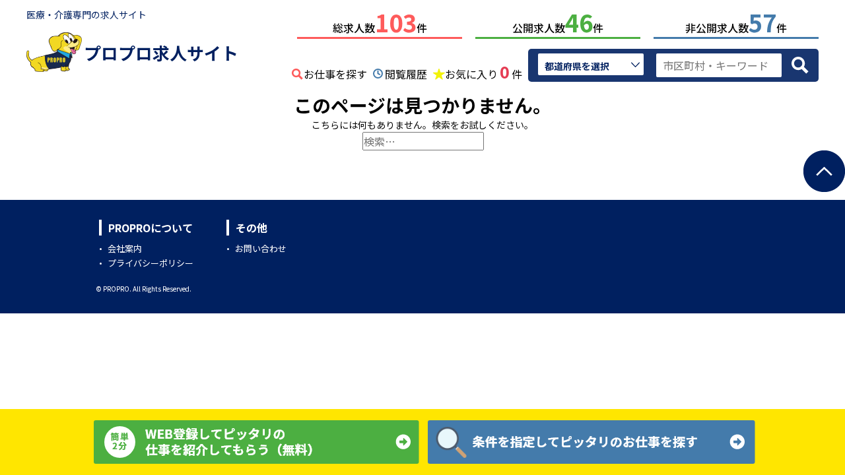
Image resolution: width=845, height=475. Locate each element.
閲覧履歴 (406, 74)
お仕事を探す (335, 74)
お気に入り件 (483, 72)
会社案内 (125, 248)
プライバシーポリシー (150, 263)
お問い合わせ (261, 248)
